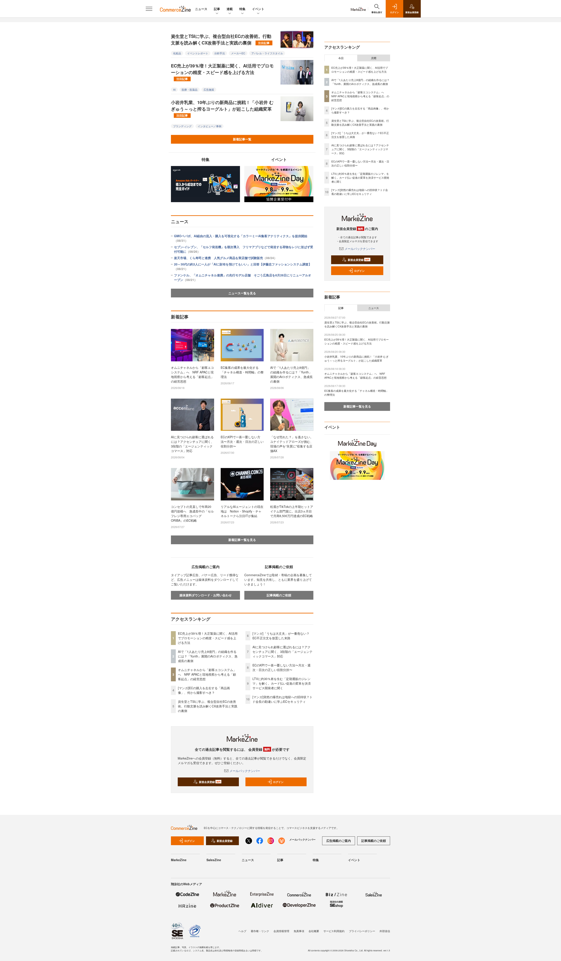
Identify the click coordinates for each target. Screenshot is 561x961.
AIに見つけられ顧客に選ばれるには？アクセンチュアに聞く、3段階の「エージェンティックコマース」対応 (192, 444)
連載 (230, 9)
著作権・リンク (260, 931)
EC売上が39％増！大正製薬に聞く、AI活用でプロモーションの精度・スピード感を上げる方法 (222, 71)
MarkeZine (178, 860)
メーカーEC (238, 53)
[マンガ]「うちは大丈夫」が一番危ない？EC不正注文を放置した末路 (280, 635)
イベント (258, 9)
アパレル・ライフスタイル (267, 53)
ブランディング (182, 126)
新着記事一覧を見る (242, 539)
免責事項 (299, 931)
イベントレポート (197, 53)
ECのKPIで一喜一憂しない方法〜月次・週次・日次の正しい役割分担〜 (242, 441)
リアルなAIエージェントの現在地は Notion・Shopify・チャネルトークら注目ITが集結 (242, 511)
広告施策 (209, 89)
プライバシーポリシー (362, 931)
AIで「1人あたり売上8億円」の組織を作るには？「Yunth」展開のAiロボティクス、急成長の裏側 (291, 374)
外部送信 (385, 931)
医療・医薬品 (189, 89)
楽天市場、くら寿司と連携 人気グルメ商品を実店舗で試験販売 (225, 258)
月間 (373, 58)
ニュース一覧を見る (242, 293)
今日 (341, 58)
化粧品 (177, 53)
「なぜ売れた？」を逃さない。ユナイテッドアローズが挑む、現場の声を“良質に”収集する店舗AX (291, 444)
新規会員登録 (210, 782)
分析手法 (219, 53)
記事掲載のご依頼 (279, 595)
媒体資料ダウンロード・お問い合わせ (205, 595)
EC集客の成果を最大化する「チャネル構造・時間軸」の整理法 (242, 372)
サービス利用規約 (333, 931)
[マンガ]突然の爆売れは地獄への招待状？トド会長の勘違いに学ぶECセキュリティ (282, 699)
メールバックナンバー (244, 770)
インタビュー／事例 (209, 126)
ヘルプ (242, 931)
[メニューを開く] (149, 9)
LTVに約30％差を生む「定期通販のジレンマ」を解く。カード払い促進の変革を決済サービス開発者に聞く (281, 683)
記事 (217, 9)
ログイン (278, 782)
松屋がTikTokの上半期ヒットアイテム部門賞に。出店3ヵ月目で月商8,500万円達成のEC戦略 (291, 511)
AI (174, 89)
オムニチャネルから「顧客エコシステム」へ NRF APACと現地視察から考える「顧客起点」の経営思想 (192, 374)
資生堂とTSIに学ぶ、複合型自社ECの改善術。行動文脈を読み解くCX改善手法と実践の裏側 (221, 39)
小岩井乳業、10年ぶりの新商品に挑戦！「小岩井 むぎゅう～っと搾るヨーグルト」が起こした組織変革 (222, 108)
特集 (242, 9)
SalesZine (213, 860)
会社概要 (314, 931)
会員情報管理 (281, 931)
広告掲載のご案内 (338, 840)
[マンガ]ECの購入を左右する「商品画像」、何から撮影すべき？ (204, 690)
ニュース (201, 9)
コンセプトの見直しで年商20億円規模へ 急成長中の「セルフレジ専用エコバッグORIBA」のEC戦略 (192, 513)
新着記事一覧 (242, 139)
